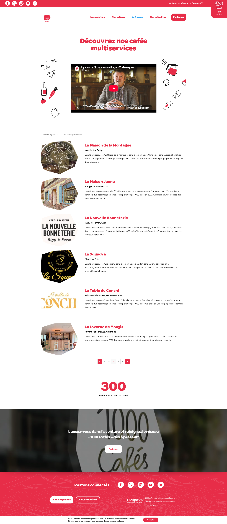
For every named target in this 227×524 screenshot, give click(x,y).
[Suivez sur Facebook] (121, 485)
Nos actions (118, 17)
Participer (178, 17)
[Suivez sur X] (131, 485)
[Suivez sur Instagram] (141, 485)
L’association (97, 17)
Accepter (150, 520)
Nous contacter (88, 500)
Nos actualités (158, 17)
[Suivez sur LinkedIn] (161, 485)
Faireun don (219, 12)
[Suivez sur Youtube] (151, 485)
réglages (120, 521)
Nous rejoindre (62, 500)
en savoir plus (89, 521)
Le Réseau (137, 17)
